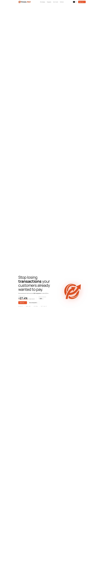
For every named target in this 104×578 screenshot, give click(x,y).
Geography (49, 2)
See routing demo (33, 302)
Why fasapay (42, 2)
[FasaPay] (24, 2)
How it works (55, 2)
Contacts (62, 2)
